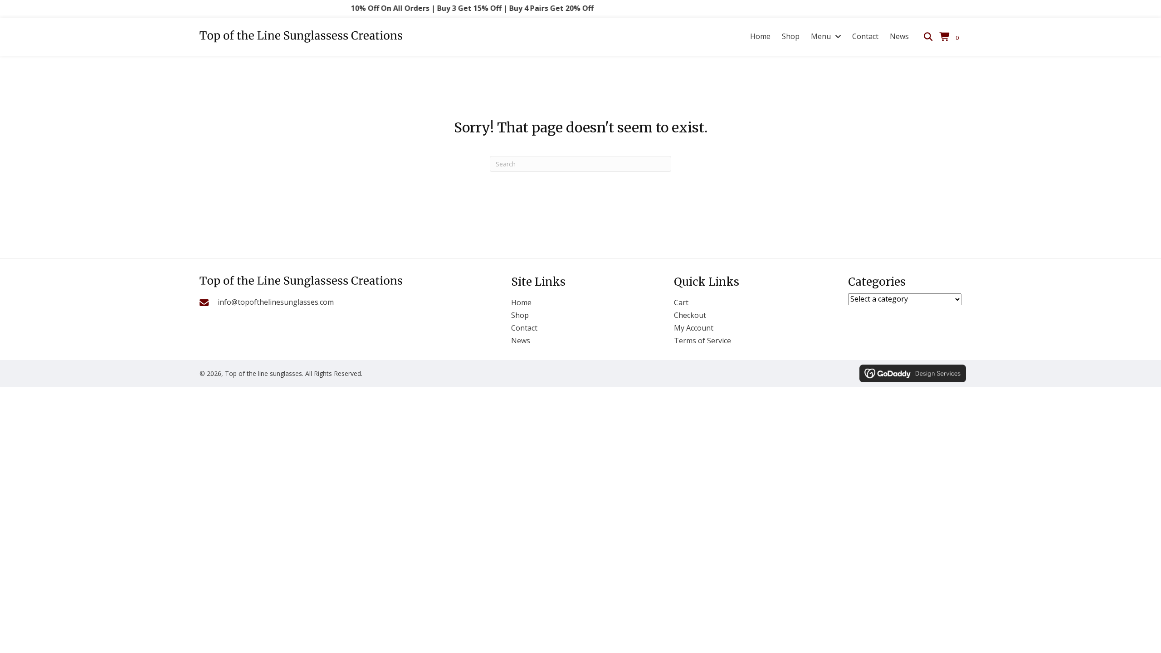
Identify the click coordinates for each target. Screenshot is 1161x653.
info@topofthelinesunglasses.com (276, 302)
